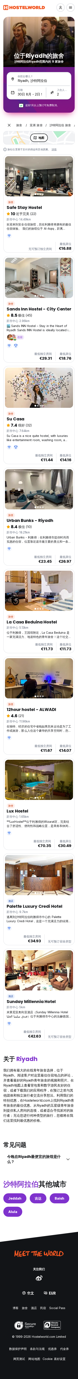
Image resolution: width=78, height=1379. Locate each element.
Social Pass (57, 1308)
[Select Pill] (60, 7)
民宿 (43, 1308)
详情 (54, 149)
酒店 (10, 901)
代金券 (64, 1349)
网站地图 (34, 1359)
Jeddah (14, 1198)
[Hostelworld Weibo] (39, 1278)
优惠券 (52, 1349)
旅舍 (10, 202)
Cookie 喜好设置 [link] (54, 1359)
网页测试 (19, 1359)
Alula (12, 1212)
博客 (16, 1308)
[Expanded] (9, 125)
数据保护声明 (18, 1349)
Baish (59, 1198)
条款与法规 (37, 1349)
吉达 (38, 1198)
